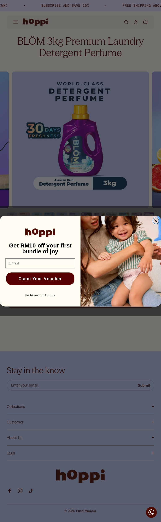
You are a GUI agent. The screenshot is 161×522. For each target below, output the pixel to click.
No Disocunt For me (40, 295)
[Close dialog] (156, 221)
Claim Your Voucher (40, 278)
